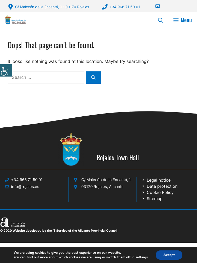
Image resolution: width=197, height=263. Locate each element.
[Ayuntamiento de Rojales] (15, 19)
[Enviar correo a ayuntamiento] (154, 6)
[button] (160, 19)
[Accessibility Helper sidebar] (6, 70)
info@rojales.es (25, 186)
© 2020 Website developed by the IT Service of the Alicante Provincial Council (58, 230)
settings (141, 257)
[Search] (93, 77)
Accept (169, 254)
